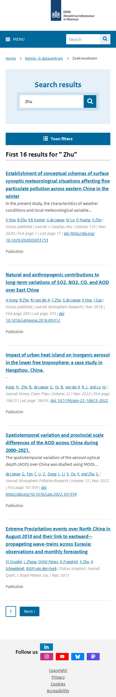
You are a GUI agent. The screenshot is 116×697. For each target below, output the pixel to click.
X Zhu (96, 219)
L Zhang (30, 561)
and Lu (95, 387)
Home (11, 58)
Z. (44, 474)
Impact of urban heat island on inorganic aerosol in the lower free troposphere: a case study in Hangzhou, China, (58, 362)
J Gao (97, 300)
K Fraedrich (69, 561)
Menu (18, 39)
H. (17, 387)
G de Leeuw (55, 219)
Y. (67, 474)
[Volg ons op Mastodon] (93, 656)
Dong (52, 474)
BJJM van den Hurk (41, 568)
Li (39, 474)
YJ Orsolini (14, 561)
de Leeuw (41, 387)
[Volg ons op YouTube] (62, 656)
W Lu (70, 219)
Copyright (58, 670)
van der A (72, 387)
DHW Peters (48, 561)
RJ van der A (40, 300)
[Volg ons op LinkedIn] (46, 647)
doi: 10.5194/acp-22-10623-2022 (79, 400)
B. (30, 387)
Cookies (58, 684)
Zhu (24, 387)
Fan (30, 474)
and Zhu (87, 474)
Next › (29, 611)
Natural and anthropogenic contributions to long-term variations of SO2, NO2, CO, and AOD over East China (57, 282)
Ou (73, 474)
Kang (10, 387)
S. (97, 474)
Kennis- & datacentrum (44, 58)
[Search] (105, 39)
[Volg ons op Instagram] (46, 656)
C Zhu (56, 300)
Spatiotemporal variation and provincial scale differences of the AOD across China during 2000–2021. (55, 442)
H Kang (12, 300)
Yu (57, 387)
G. (51, 387)
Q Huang (83, 219)
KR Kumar (36, 219)
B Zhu (21, 219)
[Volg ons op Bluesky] (77, 656)
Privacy (58, 677)
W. (104, 387)
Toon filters (62, 138)
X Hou (10, 219)
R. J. (85, 387)
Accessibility (58, 690)
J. (59, 474)
